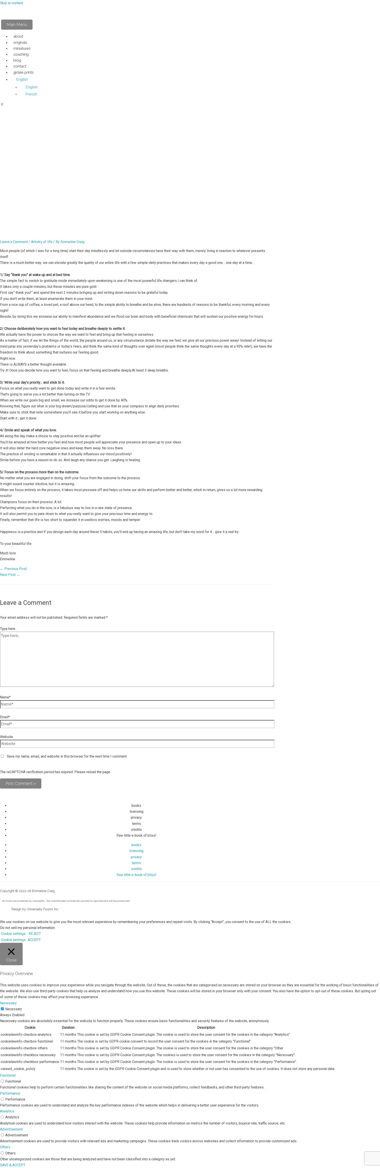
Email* (5, 717)
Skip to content (11, 3)
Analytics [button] (7, 1111)
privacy (136, 817)
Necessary (13, 1009)
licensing (136, 811)
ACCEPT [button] (34, 940)
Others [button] (5, 1147)
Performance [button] (10, 1093)
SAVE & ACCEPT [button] (12, 1165)
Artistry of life (41, 242)
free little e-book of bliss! (136, 835)
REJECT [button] (35, 934)
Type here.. (8, 629)
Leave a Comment (14, 242)
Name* (5, 697)
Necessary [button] (8, 1003)
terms (136, 824)
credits (136, 829)
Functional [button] (8, 1075)
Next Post (10, 575)
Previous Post (13, 569)
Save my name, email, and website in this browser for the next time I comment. (67, 756)
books (136, 805)
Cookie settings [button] (13, 934)
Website (6, 737)
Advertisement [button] (11, 1129)
